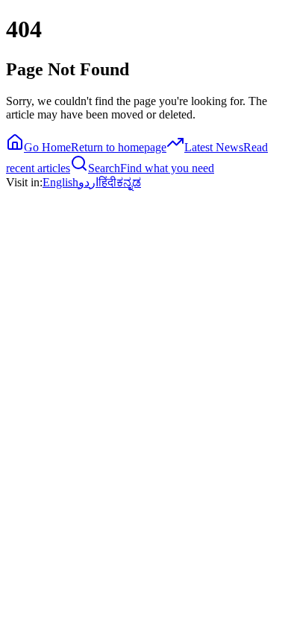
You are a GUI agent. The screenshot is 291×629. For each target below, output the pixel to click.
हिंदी (107, 182)
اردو (88, 182)
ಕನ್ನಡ (128, 182)
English (60, 182)
